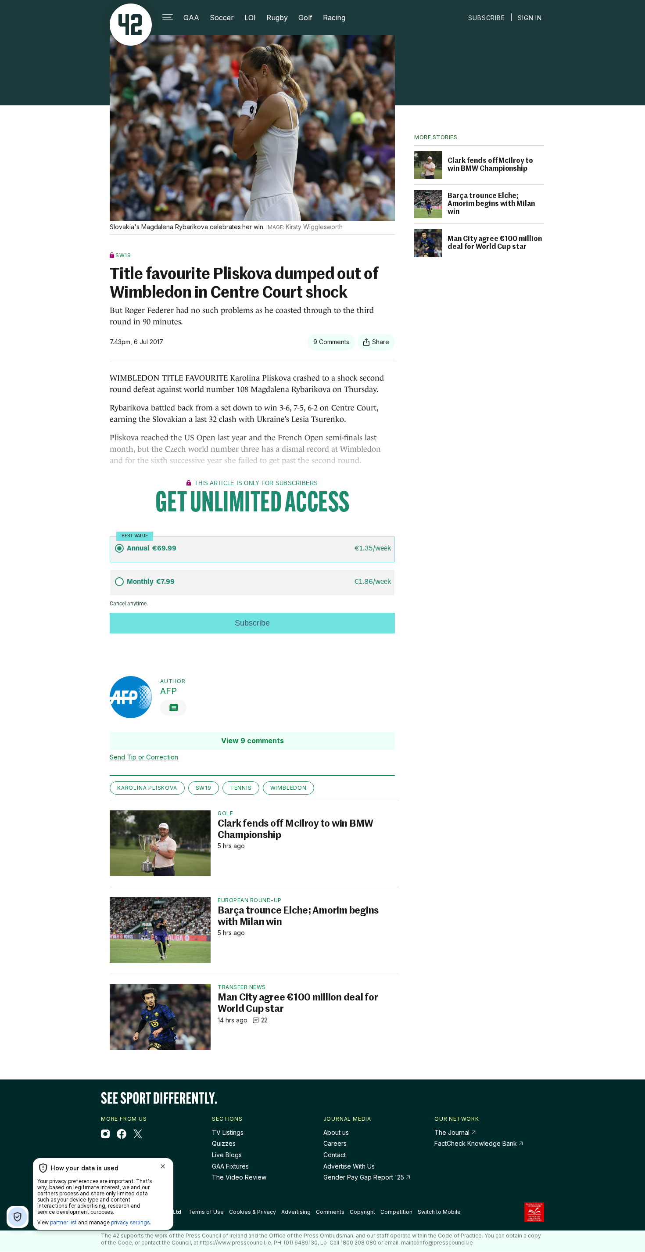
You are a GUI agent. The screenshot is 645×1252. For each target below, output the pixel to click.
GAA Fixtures (230, 1166)
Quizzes (224, 1143)
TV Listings (228, 1132)
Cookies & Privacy (252, 1212)
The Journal (451, 1132)
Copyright (362, 1212)
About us (336, 1132)
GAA (191, 17)
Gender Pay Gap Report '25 (364, 1177)
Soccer (222, 17)
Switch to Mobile (439, 1212)
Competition (396, 1212)
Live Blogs (227, 1154)
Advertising (296, 1212)
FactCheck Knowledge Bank (476, 1143)
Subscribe (486, 18)
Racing (334, 17)
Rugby (277, 17)
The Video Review (239, 1177)
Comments (330, 1212)
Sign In (530, 18)
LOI (250, 17)
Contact (334, 1154)
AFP (168, 691)
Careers (335, 1143)
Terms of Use (206, 1212)
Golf (305, 17)
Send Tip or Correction (144, 757)
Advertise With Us (349, 1166)
